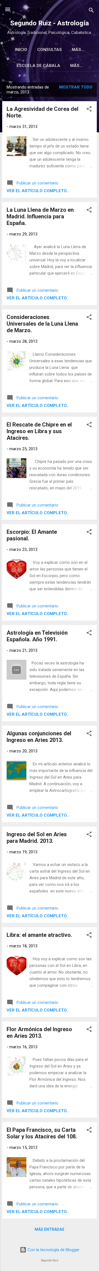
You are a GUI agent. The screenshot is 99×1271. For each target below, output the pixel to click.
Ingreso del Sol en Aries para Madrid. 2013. (37, 837)
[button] (89, 110)
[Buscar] (91, 11)
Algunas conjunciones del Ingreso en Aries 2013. (39, 736)
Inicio (21, 49)
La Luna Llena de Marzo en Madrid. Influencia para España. (40, 216)
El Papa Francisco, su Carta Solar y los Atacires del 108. (42, 1133)
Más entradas (49, 1229)
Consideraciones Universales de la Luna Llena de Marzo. (42, 324)
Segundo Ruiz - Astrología (49, 23)
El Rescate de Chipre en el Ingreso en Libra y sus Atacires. (39, 431)
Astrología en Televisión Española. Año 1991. (37, 636)
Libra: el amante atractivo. (39, 935)
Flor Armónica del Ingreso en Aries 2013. (39, 1032)
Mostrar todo (75, 87)
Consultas (49, 49)
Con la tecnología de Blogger (52, 1249)
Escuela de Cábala (38, 65)
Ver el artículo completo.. (38, 190)
